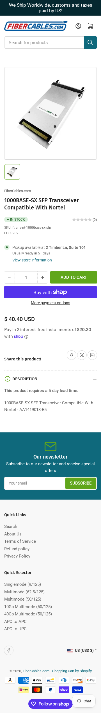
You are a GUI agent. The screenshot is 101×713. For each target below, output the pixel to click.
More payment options (50, 303)
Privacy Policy (17, 556)
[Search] (90, 42)
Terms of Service (20, 541)
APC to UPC (15, 628)
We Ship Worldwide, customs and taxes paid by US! (50, 7)
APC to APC (15, 621)
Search (10, 526)
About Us (13, 534)
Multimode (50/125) (22, 599)
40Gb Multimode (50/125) (28, 614)
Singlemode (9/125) (22, 584)
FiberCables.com (17, 191)
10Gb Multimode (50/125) (28, 606)
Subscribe (80, 483)
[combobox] (50, 42)
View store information (32, 260)
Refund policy (16, 548)
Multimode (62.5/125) (24, 591)
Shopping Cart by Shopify (72, 671)
